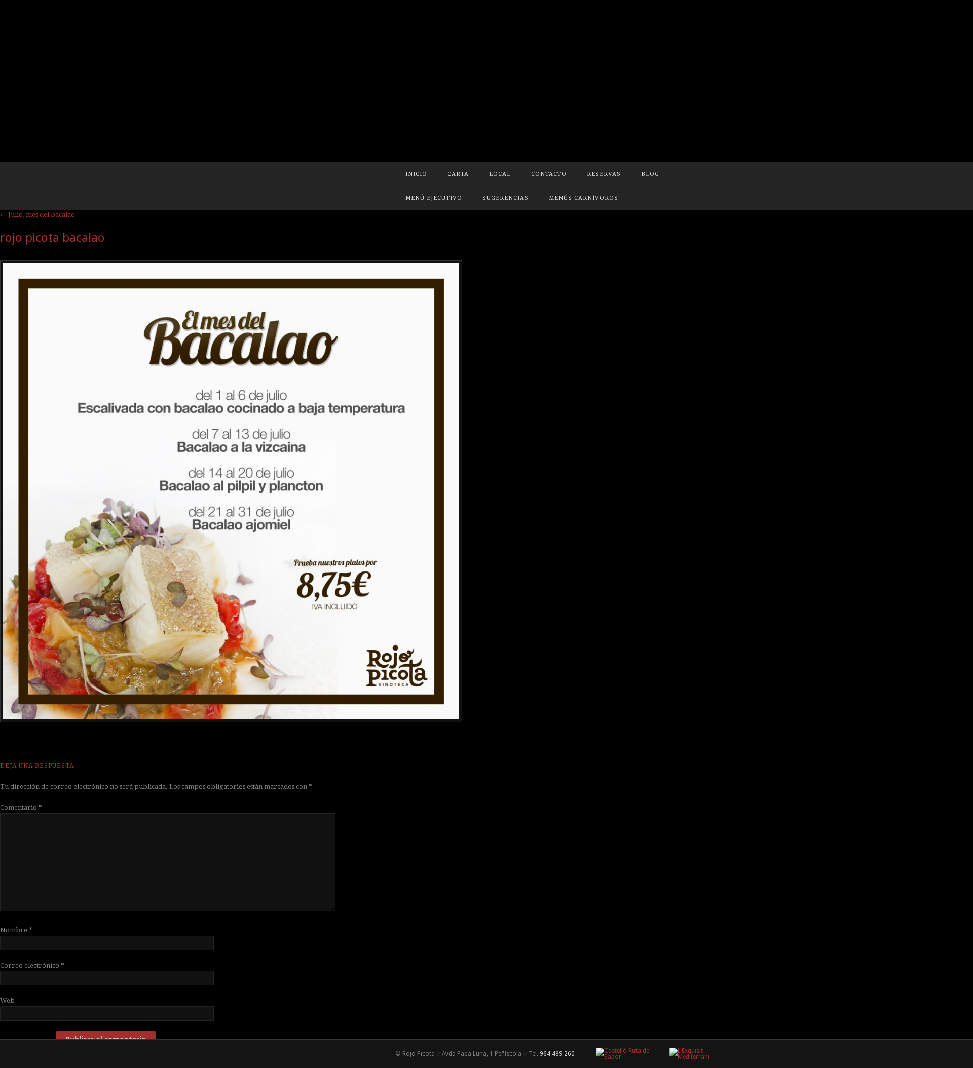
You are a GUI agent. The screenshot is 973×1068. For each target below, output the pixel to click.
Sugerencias (505, 198)
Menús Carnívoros (583, 198)
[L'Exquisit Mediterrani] (695, 1054)
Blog (650, 174)
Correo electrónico (32, 965)
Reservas (604, 174)
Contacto (549, 174)
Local (500, 174)
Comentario (21, 807)
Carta (458, 174)
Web (7, 1000)
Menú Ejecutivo (433, 198)
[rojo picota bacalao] (231, 720)
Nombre (16, 930)
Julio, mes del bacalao (37, 214)
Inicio (416, 174)
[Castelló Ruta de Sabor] (624, 1054)
